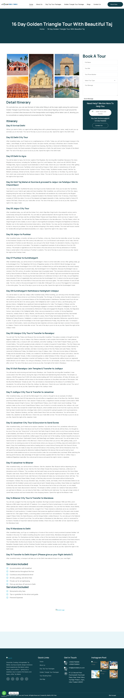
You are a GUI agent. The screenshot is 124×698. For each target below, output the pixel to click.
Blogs (88, 4)
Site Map (42, 679)
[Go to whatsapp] (4, 693)
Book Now (114, 4)
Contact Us (98, 125)
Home (31, 4)
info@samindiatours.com (77, 668)
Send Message (89, 99)
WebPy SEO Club (52, 695)
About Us (39, 4)
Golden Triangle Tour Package (74, 4)
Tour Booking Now (45, 676)
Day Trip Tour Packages (53, 4)
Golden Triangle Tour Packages (49, 672)
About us (42, 665)
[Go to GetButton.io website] (4, 696)
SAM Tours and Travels (21, 695)
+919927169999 (74, 662)
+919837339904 (74, 664)
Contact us (97, 4)
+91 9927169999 (100, 121)
